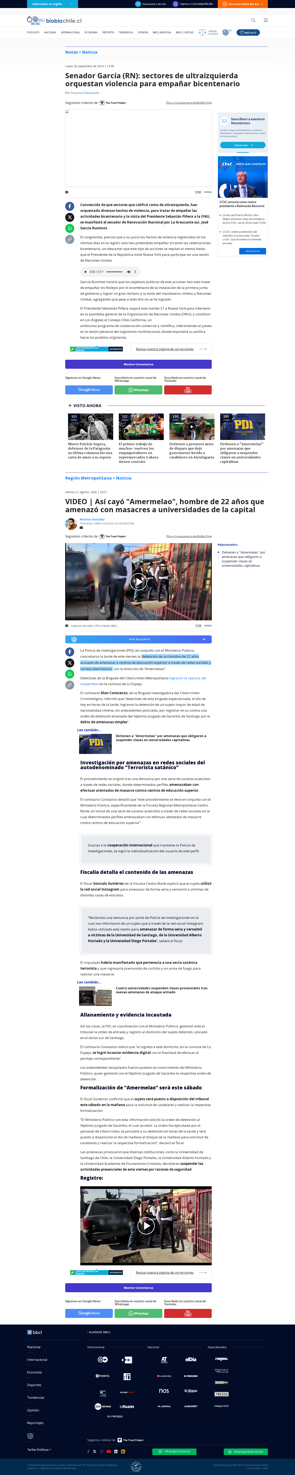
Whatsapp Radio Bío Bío (248, 1452)
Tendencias (126, 32)
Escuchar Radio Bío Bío (244, 4)
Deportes (108, 32)
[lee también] (96, 744)
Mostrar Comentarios (138, 364)
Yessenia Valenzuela (85, 93)
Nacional (50, 32)
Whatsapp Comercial (177, 1451)
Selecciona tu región (47, 4)
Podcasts (33, 32)
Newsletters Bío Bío (154, 4)
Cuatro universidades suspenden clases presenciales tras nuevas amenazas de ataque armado (162, 990)
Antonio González (92, 519)
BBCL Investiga (162, 32)
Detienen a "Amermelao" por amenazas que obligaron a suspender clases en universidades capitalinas (161, 738)
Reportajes (35, 1423)
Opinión (143, 32)
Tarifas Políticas (38, 1449)
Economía (91, 32)
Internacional (70, 32)
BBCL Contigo (185, 32)
